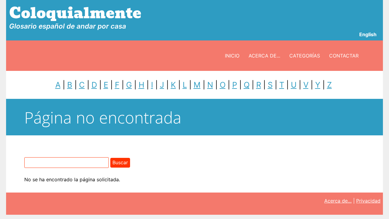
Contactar (344, 56)
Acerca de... (264, 56)
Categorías (304, 56)
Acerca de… (338, 201)
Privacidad (368, 201)
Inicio (232, 56)
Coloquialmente (75, 13)
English (368, 34)
